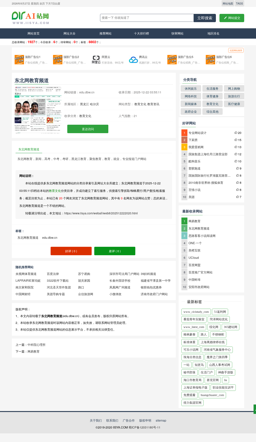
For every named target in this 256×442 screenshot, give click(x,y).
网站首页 (34, 33)
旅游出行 (234, 96)
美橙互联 (195, 250)
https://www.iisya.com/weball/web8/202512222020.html (101, 213)
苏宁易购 (84, 274)
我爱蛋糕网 (196, 147)
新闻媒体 (191, 104)
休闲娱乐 (191, 88)
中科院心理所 (37, 344)
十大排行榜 (141, 33)
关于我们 (96, 420)
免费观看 (189, 395)
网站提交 (231, 18)
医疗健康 (234, 104)
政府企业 (191, 111)
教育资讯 (153, 104)
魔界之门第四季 (217, 357)
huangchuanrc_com (212, 395)
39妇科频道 (148, 274)
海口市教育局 (192, 380)
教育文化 (140, 104)
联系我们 (112, 420)
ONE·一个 (195, 243)
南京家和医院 (25, 287)
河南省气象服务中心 (217, 349)
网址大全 (70, 33)
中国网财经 (23, 294)
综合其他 (213, 111)
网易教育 (34, 351)
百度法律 (53, 274)
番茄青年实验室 (193, 319)
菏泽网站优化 (219, 319)
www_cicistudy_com (196, 311)
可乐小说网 (190, 349)
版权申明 (145, 420)
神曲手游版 (225, 372)
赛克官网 (213, 380)
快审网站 (177, 33)
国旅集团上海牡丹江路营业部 (208, 154)
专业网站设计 (198, 133)
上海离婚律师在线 (213, 342)
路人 (204, 334)
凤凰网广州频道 (119, 287)
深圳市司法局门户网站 (124, 274)
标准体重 (189, 342)
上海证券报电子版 (195, 387)
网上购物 (234, 88)
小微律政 (115, 294)
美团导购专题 (56, 294)
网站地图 (228, 3)
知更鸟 (199, 364)
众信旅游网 (85, 294)
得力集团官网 (192, 402)
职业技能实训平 (223, 387)
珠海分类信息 (192, 357)
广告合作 (129, 420)
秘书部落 (189, 372)
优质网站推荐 (236, 50)
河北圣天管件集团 (59, 287)
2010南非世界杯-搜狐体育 (206, 182)
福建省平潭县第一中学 (156, 280)
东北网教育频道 (27, 237)
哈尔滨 (94, 104)
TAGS (239, 3)
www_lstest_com (193, 327)
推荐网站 (106, 33)
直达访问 (88, 129)
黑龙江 (84, 104)
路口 (81, 287)
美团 (192, 197)
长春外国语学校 (119, 280)
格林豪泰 (189, 334)
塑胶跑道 (195, 168)
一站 (186, 364)
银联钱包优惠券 (151, 287)
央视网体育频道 (26, 274)
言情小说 (195, 190)
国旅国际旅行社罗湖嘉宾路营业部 (211, 175)
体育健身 (213, 96)
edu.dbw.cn (49, 237)
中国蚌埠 (195, 279)
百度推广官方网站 (201, 272)
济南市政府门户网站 (154, 294)
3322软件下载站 (58, 280)
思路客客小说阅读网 (202, 235)
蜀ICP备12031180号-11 (144, 427)
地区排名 (213, 33)
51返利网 (220, 311)
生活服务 (213, 88)
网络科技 (191, 96)
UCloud (194, 257)
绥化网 (213, 327)
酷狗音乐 (195, 161)
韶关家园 (84, 280)
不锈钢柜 (218, 334)
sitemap (161, 420)
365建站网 (230, 327)
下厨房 (193, 140)
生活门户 (207, 372)
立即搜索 (204, 18)
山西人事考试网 (219, 364)
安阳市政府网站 (199, 287)
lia (225, 380)
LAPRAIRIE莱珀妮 (28, 280)
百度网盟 (195, 265)
